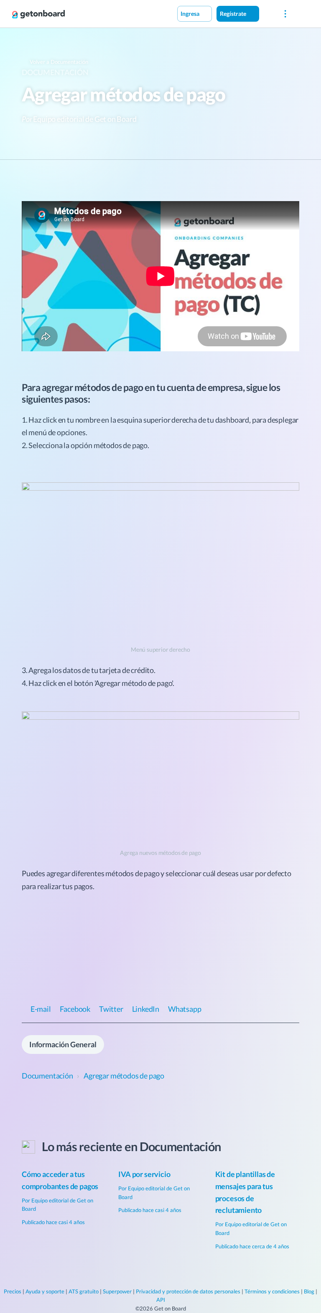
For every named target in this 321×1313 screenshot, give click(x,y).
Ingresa (191, 13)
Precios (12, 1291)
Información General (63, 1044)
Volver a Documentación (58, 61)
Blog (309, 1291)
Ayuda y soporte (44, 1291)
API (160, 1299)
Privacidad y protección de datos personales (188, 1291)
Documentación (55, 72)
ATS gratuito (84, 1291)
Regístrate (233, 13)
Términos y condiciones (272, 1291)
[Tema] (268, 13)
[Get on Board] (38, 14)
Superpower (117, 1291)
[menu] (285, 14)
